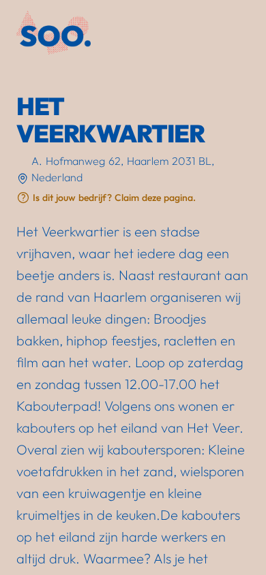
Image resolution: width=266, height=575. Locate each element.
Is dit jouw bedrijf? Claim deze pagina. (114, 197)
